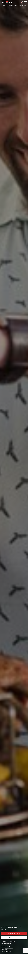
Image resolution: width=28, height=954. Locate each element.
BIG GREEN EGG (9, 948)
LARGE (6, 949)
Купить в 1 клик (14, 938)
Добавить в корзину (14, 933)
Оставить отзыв (6, 943)
